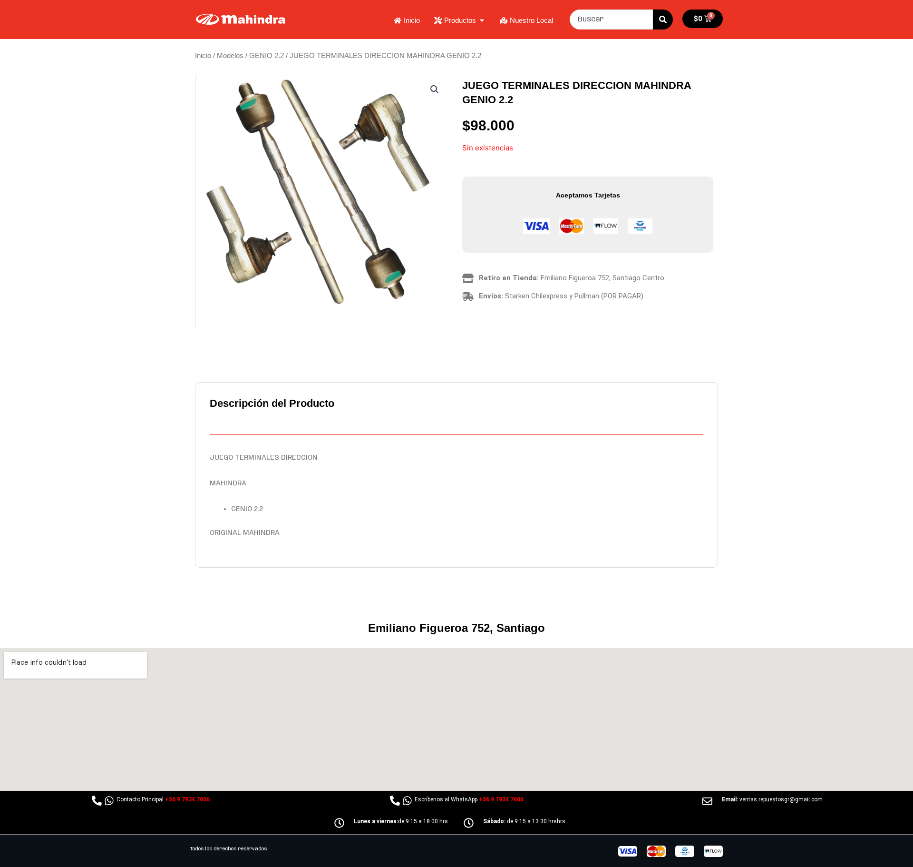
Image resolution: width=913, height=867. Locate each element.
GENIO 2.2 (266, 55)
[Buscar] (663, 20)
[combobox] (611, 20)
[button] (434, 89)
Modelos (230, 55)
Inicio (203, 55)
